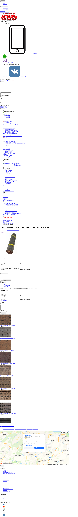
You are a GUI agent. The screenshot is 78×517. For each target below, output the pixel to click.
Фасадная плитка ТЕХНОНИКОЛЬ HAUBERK (12, 136)
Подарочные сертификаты (8, 489)
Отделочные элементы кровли (11, 131)
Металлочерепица (8, 112)
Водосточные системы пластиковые (11, 160)
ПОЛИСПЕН (8, 183)
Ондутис (7, 189)
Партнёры (5, 490)
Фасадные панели (6, 149)
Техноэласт (5, 197)
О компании (5, 470)
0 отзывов (2, 232)
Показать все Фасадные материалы (9, 157)
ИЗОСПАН (7, 190)
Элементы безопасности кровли (11, 130)
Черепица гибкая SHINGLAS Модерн (7, 338)
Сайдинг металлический (9, 141)
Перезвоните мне (6, 23)
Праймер (5, 199)
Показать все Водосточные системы (10, 166)
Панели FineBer (8, 151)
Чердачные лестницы (9, 132)
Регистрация (5, 9)
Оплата (4, 471)
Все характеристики (4, 273)
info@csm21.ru (6, 76)
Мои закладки (5, 498)
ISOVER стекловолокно (10, 177)
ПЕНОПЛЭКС (8, 182)
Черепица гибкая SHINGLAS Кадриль (7, 363)
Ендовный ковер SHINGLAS (8, 429)
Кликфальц (7, 122)
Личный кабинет (6, 496)
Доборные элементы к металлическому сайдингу (15, 143)
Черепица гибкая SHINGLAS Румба (7, 325)
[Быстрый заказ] (5, 282)
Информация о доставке (7, 472)
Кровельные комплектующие (9, 128)
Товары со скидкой (6, 491)
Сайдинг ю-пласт (9, 138)
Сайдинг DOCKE (9, 139)
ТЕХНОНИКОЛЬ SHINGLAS (13, 230)
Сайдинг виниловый (8, 137)
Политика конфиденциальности (9, 473)
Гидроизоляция (6, 88)
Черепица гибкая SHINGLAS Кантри (7, 388)
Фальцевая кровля (8, 121)
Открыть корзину (3, 106)
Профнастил (7, 114)
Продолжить (3, 312)
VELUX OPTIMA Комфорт (10, 212)
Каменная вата (6, 169)
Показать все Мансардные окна (9, 214)
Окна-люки (7, 206)
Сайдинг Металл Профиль (10, 142)
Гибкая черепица (6, 115)
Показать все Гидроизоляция (8, 200)
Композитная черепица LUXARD (10, 125)
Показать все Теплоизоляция (8, 191)
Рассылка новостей (6, 499)
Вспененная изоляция (7, 185)
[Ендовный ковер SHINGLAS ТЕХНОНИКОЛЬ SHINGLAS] (11, 254)
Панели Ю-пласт (8, 152)
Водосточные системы (7, 86)
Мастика (5, 198)
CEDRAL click (8, 146)
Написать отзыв (3, 300)
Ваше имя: (2, 302)
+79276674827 (35, 53)
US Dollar (5, 4)
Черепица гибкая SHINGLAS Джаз (7, 375)
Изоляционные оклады (10, 207)
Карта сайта (5, 481)
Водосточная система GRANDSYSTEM (13, 165)
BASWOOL (7, 173)
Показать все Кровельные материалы (10, 133)
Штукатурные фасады (7, 156)
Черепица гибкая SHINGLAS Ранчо (7, 400)
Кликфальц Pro (8, 123)
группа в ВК (23, 76)
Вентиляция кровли (9, 129)
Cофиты (5, 154)
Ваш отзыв (2, 304)
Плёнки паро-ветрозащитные (9, 186)
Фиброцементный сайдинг (8, 144)
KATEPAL (7, 116)
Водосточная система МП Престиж (12, 164)
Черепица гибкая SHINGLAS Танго (7, 350)
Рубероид (5, 193)
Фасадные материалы (7, 85)
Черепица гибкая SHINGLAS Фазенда (7, 426)
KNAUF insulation (9, 179)
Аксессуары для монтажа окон (11, 208)
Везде (4, 83)
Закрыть (2, 465)
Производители (6, 488)
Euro (4, 3)
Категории (2, 108)
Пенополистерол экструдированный (10, 180)
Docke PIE (7, 118)
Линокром (5, 194)
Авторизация (5, 8)
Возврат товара (6, 480)
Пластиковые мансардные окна (11, 205)
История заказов (6, 497)
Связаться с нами (6, 479)
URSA (6, 178)
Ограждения (5, 91)
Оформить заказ (3, 107)
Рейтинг (2, 310)
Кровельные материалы (7, 84)
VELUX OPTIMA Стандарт (11, 211)
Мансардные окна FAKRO (9, 203)
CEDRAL (7, 145)
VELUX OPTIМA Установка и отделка (13, 213)
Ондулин (5, 126)
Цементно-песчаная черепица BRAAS (10, 124)
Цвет (1, 279)
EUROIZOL (7, 174)
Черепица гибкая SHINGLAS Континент (8, 413)
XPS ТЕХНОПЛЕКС (9, 181)
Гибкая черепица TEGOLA (10, 119)
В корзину (2, 282)
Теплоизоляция (6, 87)
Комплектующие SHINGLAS (8, 223)
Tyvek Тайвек (8, 187)
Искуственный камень (7, 155)
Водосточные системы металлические (12, 163)
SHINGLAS (7, 117)
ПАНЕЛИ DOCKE (9, 150)
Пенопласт (5, 184)
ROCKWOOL (8, 171)
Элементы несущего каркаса (9, 153)
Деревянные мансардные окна (11, 204)
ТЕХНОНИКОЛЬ (9, 170)
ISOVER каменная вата (10, 172)
